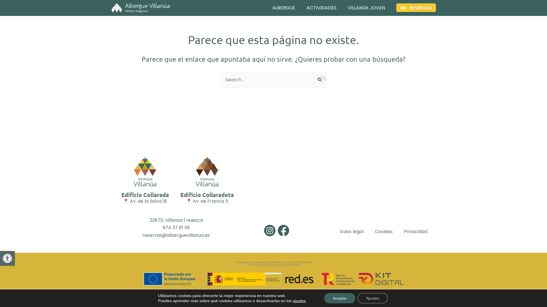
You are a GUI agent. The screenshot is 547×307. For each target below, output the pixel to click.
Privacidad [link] (415, 231)
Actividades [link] (321, 8)
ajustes (299, 300)
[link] (7, 258)
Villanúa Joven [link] (366, 8)
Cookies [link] (384, 231)
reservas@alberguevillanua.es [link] (176, 235)
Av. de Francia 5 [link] (210, 201)
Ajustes (372, 298)
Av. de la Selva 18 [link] (148, 201)
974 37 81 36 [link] (176, 227)
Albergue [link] (283, 8)
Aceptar (340, 298)
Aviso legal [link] (352, 231)
